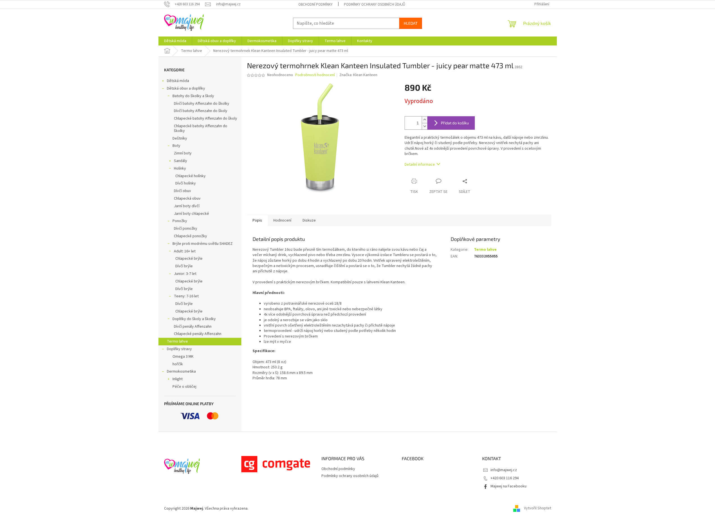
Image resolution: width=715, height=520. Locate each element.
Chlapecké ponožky (190, 236)
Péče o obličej (184, 386)
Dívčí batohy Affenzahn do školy (200, 111)
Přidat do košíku (455, 122)
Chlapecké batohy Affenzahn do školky (200, 128)
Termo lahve (177, 341)
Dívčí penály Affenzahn (193, 326)
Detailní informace (420, 164)
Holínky (180, 168)
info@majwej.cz (504, 470)
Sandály (180, 161)
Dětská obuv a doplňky (186, 88)
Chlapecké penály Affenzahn (197, 334)
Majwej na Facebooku (508, 486)
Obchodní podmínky (315, 4)
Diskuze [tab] (309, 220)
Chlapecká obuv (187, 198)
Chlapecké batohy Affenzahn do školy (205, 118)
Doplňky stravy (179, 349)
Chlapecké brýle (189, 258)
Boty (176, 146)
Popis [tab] (257, 220)
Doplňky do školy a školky (194, 319)
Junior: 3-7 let (185, 274)
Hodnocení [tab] (282, 220)
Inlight (177, 379)
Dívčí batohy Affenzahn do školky (201, 103)
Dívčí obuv (182, 191)
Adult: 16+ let (185, 251)
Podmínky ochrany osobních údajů (374, 4)
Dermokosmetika (181, 371)
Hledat (410, 23)
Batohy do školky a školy (193, 96)
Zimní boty (183, 153)
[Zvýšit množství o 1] (424, 120)
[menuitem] (175, 41)
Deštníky (179, 138)
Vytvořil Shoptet (537, 508)
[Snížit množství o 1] (424, 126)
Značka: (358, 75)
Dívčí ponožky (185, 228)
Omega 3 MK (183, 356)
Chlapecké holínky (190, 176)
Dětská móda (178, 81)
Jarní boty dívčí (186, 206)
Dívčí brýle (184, 266)
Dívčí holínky (185, 183)
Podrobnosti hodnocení (315, 75)
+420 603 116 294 (505, 478)
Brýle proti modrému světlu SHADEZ (202, 244)
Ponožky (179, 221)
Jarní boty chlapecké (191, 213)
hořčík (177, 364)
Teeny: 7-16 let (186, 296)
